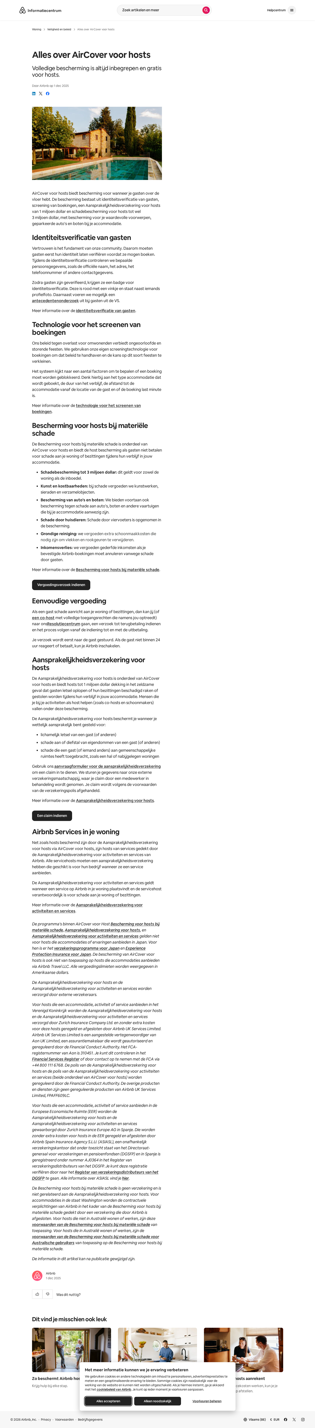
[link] (34, 93)
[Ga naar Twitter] (294, 1419)
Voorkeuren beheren (206, 1401)
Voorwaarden (64, 1420)
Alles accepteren (108, 1401)
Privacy (46, 1420)
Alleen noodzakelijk (157, 1401)
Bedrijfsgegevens (90, 1420)
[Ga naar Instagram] (303, 1419)
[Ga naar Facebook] (285, 1419)
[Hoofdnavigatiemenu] (292, 10)
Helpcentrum (276, 10)
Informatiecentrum (44, 10)
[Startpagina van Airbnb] (22, 10)
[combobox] (159, 10)
